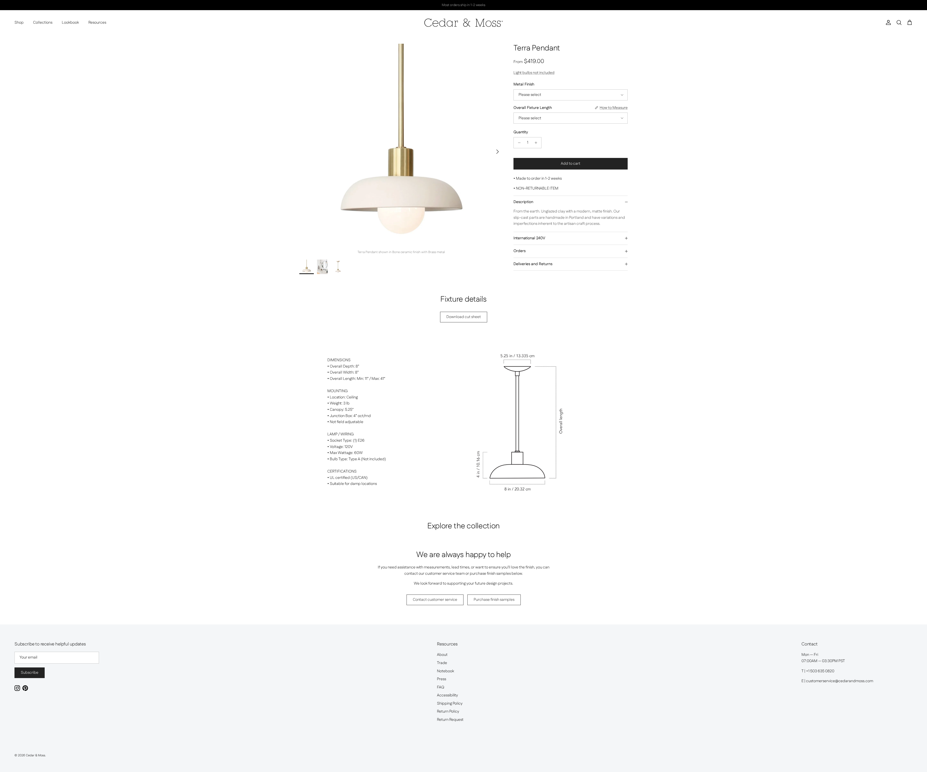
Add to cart (570, 163)
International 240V (529, 238)
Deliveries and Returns (532, 264)
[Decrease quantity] (518, 142)
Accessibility (447, 695)
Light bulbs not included (534, 73)
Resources (97, 22)
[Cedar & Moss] (463, 23)
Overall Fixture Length (532, 108)
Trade (442, 663)
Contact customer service (435, 599)
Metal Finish (523, 84)
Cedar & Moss (35, 755)
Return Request (450, 719)
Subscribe (29, 672)
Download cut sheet (463, 317)
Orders (519, 251)
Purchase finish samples (494, 599)
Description (523, 202)
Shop (19, 22)
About (442, 655)
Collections (42, 22)
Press (441, 679)
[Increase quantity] (537, 142)
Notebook (445, 671)
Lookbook (70, 22)
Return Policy (448, 711)
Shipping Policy (450, 703)
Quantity (520, 132)
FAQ (440, 687)
